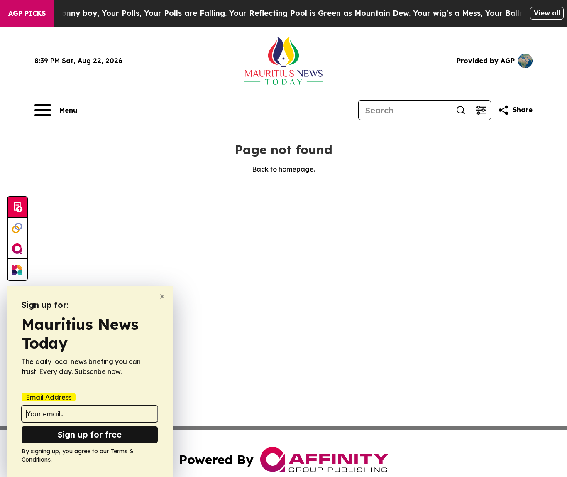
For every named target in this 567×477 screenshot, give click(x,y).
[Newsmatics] (17, 269)
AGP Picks (27, 13)
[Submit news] (17, 207)
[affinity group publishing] (17, 248)
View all (547, 13)
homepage (296, 169)
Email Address (48, 397)
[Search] (461, 110)
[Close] (162, 296)
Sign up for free (90, 434)
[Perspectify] (17, 228)
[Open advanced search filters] (481, 110)
